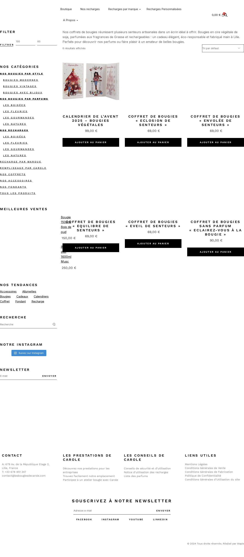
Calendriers (41, 296)
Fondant (20, 301)
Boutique (66, 9)
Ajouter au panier (91, 142)
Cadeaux (22, 296)
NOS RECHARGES (14, 130)
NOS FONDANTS (13, 187)
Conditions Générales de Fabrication (209, 471)
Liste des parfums (136, 476)
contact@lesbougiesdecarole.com (24, 475)
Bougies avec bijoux (22, 92)
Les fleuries (15, 111)
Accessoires (8, 291)
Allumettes (29, 291)
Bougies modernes (21, 80)
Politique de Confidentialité (203, 475)
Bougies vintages (20, 86)
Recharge (37, 301)
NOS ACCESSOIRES (16, 180)
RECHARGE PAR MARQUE (20, 161)
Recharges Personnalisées (163, 9)
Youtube (136, 519)
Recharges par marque (123, 9)
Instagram (111, 519)
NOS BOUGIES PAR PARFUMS (24, 99)
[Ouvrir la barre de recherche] (226, 15)
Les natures (14, 124)
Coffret (5, 301)
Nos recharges (90, 9)
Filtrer (7, 44)
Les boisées (14, 105)
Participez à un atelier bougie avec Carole (90, 479)
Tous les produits (18, 193)
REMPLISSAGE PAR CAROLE (23, 168)
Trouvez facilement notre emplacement (89, 476)
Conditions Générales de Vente (205, 468)
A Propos (69, 20)
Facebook (84, 519)
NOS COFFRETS (13, 174)
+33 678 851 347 (15, 471)
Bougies (5, 296)
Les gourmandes (18, 117)
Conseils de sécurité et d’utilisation (147, 468)
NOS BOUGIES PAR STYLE (21, 73)
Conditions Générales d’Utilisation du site (212, 479)
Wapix (240, 543)
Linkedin (160, 519)
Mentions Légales (196, 464)
